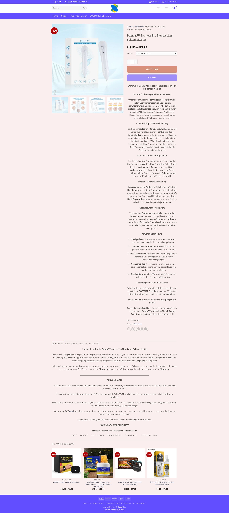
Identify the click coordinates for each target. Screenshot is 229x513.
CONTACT (84, 436)
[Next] (119, 59)
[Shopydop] (114, 8)
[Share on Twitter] (133, 329)
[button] (158, 8)
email (71, 411)
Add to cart (152, 69)
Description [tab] (57, 343)
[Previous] (56, 59)
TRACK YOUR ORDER (149, 436)
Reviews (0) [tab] (94, 343)
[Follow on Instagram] (55, 2)
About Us (87, 504)
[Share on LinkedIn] (146, 329)
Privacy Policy (98, 504)
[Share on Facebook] (129, 329)
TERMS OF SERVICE (114, 436)
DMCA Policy (140, 504)
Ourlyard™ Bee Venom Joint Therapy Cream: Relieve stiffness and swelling (98, 484)
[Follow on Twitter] (57, 2)
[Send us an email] (60, 2)
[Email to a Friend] (138, 329)
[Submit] (84, 8)
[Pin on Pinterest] (142, 329)
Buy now (152, 77)
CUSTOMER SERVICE (100, 16)
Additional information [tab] (76, 343)
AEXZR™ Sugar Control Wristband (66, 482)
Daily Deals (139, 26)
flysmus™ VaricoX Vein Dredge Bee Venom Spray (162, 483)
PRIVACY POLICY (97, 436)
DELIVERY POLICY (131, 436)
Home (55, 16)
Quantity (130, 53)
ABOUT (74, 436)
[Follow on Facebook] (53, 2)
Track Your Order (78, 16)
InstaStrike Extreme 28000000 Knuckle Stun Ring (130, 483)
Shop (64, 16)
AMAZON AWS (118, 510)
